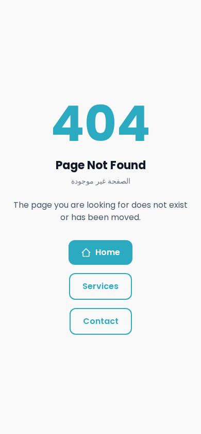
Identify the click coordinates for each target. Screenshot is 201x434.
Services (100, 286)
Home (107, 252)
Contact (101, 321)
